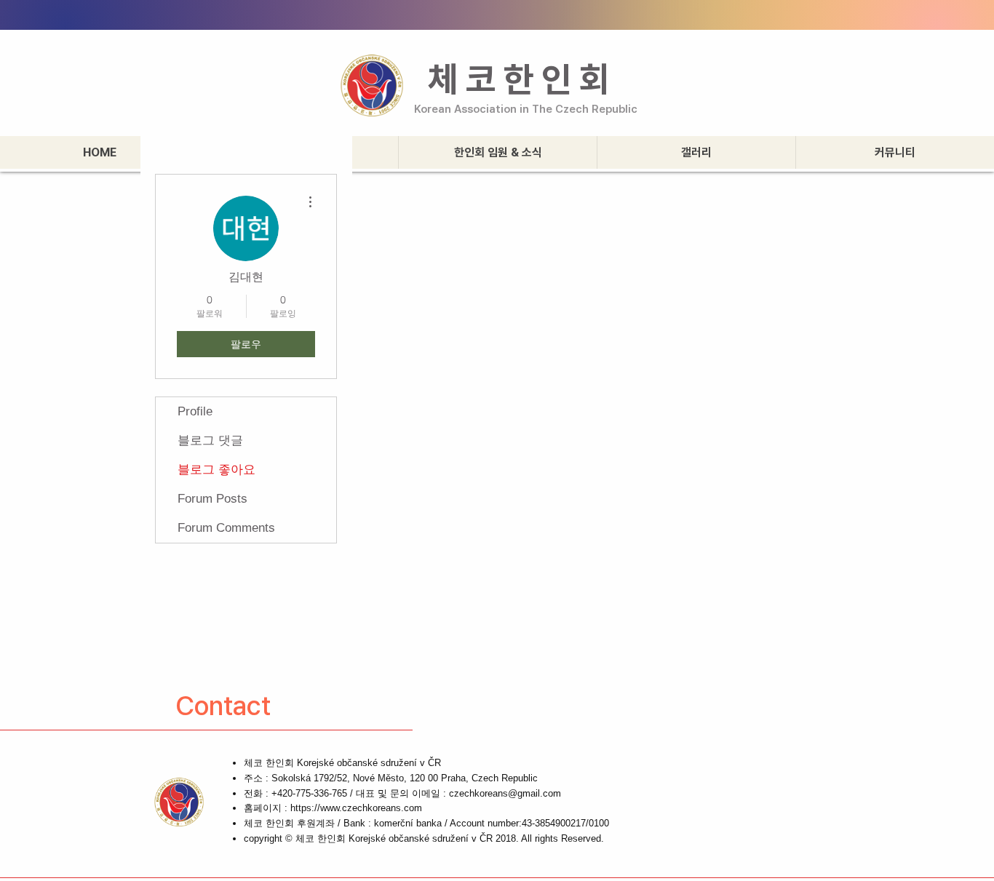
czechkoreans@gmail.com (505, 793)
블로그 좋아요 (216, 470)
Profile (195, 411)
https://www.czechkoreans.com (356, 807)
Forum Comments (226, 528)
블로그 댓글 (210, 440)
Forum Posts (212, 499)
